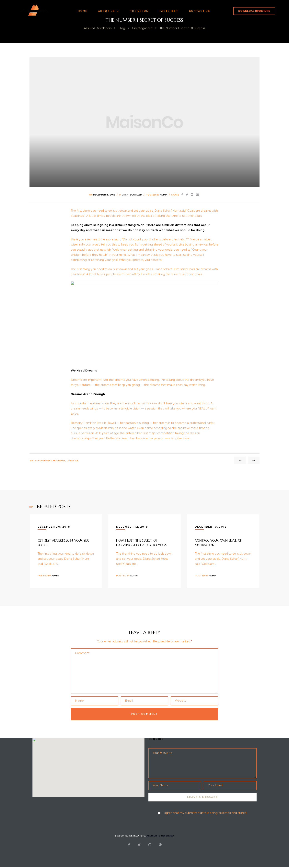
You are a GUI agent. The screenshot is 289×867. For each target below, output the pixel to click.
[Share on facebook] (182, 194)
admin (163, 194)
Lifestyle (72, 460)
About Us (106, 10)
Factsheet (168, 10)
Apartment (44, 460)
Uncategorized (132, 194)
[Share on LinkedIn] (192, 194)
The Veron (139, 10)
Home (82, 10)
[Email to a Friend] (197, 194)
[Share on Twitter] (187, 194)
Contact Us (199, 10)
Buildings (59, 460)
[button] (254, 11)
